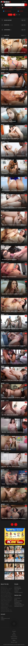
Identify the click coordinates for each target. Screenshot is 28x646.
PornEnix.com (13, 644)
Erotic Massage (17, 588)
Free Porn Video (17, 603)
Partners (14, 634)
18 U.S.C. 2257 (14, 642)
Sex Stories (7, 11)
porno (15, 599)
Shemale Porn (17, 587)
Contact (2, 619)
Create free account (5, 618)
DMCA (14, 640)
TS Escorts (16, 589)
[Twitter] (14, 629)
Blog (14, 633)
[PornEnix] (6, 1)
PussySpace (17, 602)
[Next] (15, 524)
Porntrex (16, 591)
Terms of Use (14, 638)
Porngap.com (21, 7)
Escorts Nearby (8, 7)
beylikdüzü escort (18, 606)
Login (2, 617)
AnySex (21, 11)
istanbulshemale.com (19, 604)
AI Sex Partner (17, 598)
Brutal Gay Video (18, 600)
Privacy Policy (14, 636)
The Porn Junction (18, 592)
